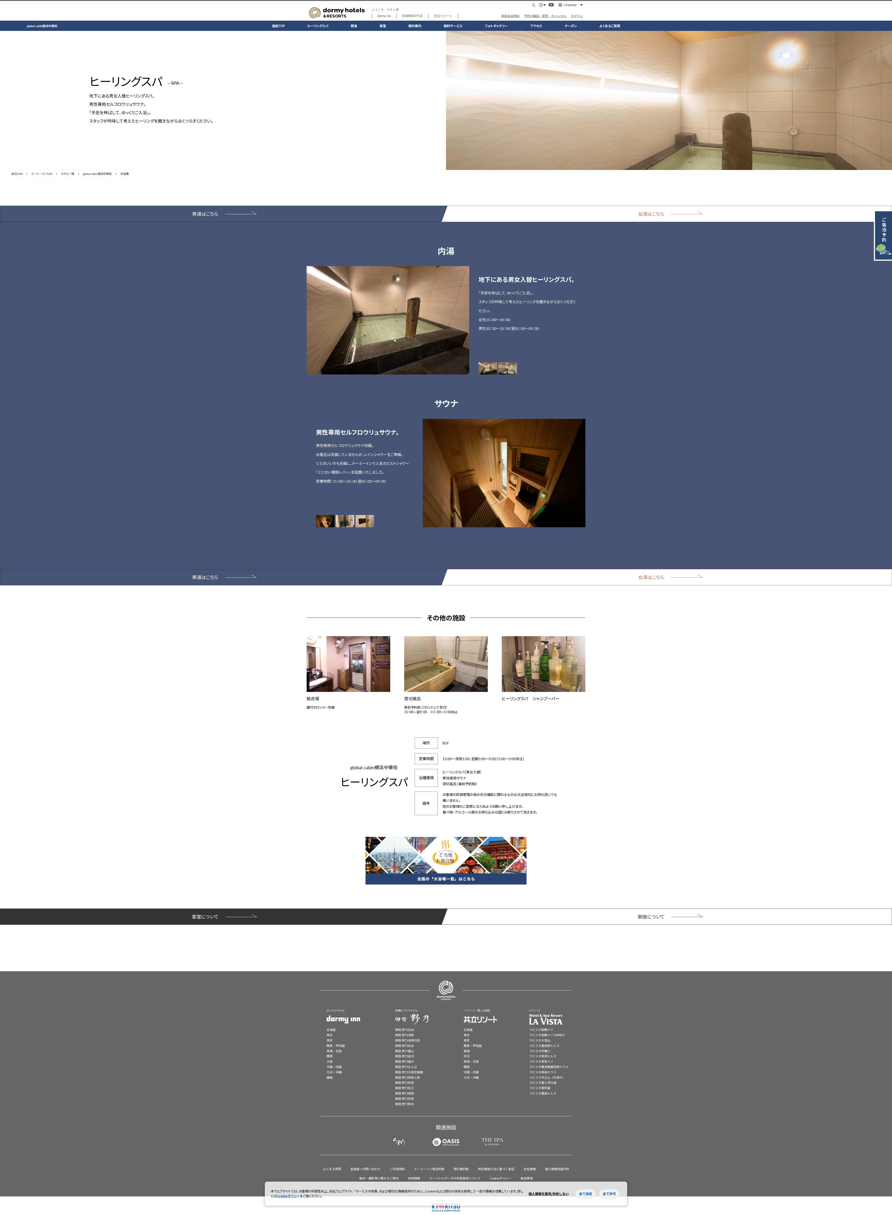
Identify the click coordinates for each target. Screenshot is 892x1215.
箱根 (467, 1051)
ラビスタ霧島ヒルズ (542, 1093)
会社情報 (530, 1169)
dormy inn (384, 16)
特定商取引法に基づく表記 (496, 1169)
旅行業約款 (461, 1169)
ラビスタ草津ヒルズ (542, 1056)
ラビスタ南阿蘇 (539, 1088)
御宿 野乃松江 (404, 1088)
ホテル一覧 (67, 174)
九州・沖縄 (334, 1072)
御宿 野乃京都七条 (407, 1077)
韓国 (330, 1077)
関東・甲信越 (336, 1045)
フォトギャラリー (496, 25)
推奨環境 (527, 1178)
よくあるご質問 (609, 25)
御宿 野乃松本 (404, 1045)
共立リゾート (443, 16)
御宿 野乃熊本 (404, 1104)
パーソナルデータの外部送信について (455, 1178)
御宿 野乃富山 (404, 1051)
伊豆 (467, 1056)
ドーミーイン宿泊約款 (429, 1169)
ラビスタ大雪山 (539, 1040)
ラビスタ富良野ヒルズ (544, 1045)
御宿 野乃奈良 (404, 1082)
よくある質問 (332, 1169)
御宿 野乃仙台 (404, 1029)
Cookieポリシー (500, 1178)
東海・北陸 (334, 1051)
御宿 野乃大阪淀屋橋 (409, 1072)
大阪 (330, 1061)
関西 (330, 1056)
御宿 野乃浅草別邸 (407, 1040)
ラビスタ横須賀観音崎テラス (548, 1067)
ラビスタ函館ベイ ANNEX (546, 1035)
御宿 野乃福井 (404, 1061)
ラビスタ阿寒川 (539, 1051)
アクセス (536, 25)
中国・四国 (334, 1067)
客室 (383, 25)
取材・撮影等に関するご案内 (379, 1178)
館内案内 (414, 25)
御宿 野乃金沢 (404, 1056)
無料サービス (453, 25)
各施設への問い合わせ (365, 1169)
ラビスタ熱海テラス (542, 1072)
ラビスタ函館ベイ (541, 1029)
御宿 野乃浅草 (404, 1035)
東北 (330, 1035)
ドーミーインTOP (41, 174)
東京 (330, 1040)
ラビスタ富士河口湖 (542, 1082)
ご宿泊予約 (884, 229)
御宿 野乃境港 (404, 1093)
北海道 (331, 1029)
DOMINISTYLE (412, 16)
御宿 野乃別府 (404, 1098)
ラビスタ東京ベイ (541, 1061)
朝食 (354, 25)
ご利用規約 (397, 1169)
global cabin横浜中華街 (97, 174)
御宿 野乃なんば (406, 1067)
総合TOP (17, 174)
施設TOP (278, 25)
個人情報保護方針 (557, 1169)
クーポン (570, 25)
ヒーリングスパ (317, 25)
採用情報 (414, 1178)
